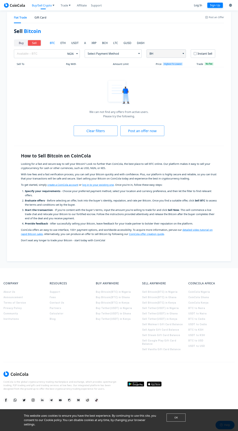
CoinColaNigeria (199, 291)
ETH (63, 43)
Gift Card (40, 17)
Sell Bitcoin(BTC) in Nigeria (160, 291)
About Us (9, 291)
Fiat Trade (20, 17)
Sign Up (215, 5)
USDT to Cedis (197, 324)
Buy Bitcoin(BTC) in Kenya (112, 302)
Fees (53, 297)
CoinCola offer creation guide (146, 234)
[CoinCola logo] (14, 5)
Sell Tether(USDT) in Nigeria (160, 308)
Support (55, 291)
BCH (105, 43)
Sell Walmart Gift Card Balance (162, 324)
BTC (52, 43)
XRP (94, 43)
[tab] (20, 17)
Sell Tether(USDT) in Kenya (159, 319)
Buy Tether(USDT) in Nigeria (114, 308)
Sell (34, 43)
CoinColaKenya (198, 302)
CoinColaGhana (198, 297)
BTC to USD (195, 340)
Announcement (13, 297)
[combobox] (112, 54)
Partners (55, 308)
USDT (75, 43)
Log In (198, 5)
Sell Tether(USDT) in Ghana (160, 313)
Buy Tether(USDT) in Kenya (113, 319)
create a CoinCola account (62, 184)
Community (10, 313)
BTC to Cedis (196, 319)
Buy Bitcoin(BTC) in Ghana (113, 297)
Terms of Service (14, 302)
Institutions (11, 319)
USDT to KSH (196, 335)
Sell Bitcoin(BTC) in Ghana (159, 297)
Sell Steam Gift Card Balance (161, 335)
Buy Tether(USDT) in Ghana (113, 313)
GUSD (127, 43)
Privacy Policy (12, 308)
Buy (21, 43)
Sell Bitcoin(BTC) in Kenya (159, 302)
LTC (115, 43)
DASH (140, 43)
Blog (53, 319)
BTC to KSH (196, 329)
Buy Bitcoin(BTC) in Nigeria (113, 291)
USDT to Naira (197, 313)
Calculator (57, 313)
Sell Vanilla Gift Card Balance (161, 349)
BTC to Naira (196, 308)
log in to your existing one (98, 184)
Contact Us (57, 302)
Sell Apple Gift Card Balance (160, 329)
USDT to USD (196, 346)
